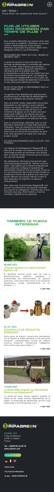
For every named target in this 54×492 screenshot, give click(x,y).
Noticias (12, 10)
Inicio (4, 10)
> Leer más (45, 289)
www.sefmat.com (12, 448)
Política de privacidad (14, 471)
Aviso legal (9, 467)
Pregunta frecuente (13, 455)
